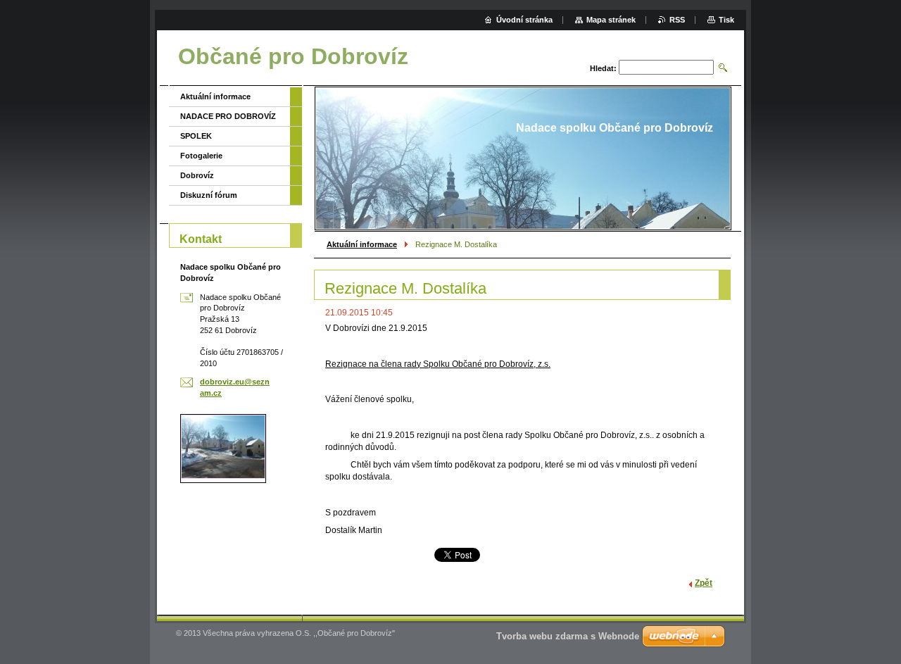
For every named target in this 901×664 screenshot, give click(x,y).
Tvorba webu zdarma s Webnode (567, 636)
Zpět (703, 583)
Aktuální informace (362, 244)
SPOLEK (196, 136)
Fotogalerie (201, 155)
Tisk (726, 19)
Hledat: (603, 68)
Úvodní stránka (524, 19)
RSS (677, 19)
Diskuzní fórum (208, 195)
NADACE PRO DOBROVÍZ (228, 116)
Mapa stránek (611, 19)
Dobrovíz (197, 175)
